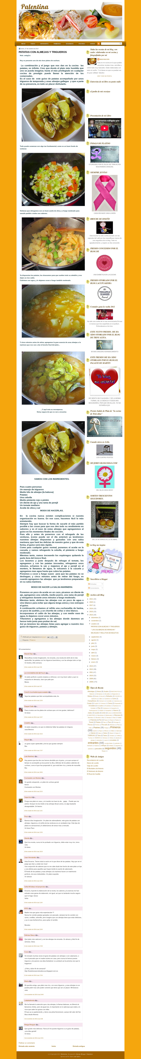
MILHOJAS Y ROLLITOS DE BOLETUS (104, 633)
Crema (110, 703)
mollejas (111, 745)
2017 (91, 605)
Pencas (90, 725)
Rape (100, 730)
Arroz (99, 691)
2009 (91, 678)
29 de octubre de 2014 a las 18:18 (33, 851)
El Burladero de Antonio (95, 768)
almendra (99, 740)
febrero (94, 659)
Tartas (105, 735)
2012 (91, 669)
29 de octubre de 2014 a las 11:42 (33, 810)
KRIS (26, 908)
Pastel (91, 722)
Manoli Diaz (28, 654)
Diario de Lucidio (93, 763)
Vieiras (111, 738)
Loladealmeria (29, 1000)
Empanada (117, 703)
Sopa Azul (28, 797)
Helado (101, 710)
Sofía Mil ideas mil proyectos (34, 887)
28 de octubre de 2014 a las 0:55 (33, 667)
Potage (106, 727)
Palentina (35, 6)
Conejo (89, 703)
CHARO (27, 723)
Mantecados (109, 715)
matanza (96, 745)
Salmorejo (119, 730)
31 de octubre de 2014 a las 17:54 (33, 975)
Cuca (26, 952)
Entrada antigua (79, 1046)
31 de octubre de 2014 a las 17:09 (33, 946)
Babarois (92, 694)
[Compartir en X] (54, 637)
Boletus (90, 696)
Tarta (99, 735)
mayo (93, 649)
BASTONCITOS (115, 691)
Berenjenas (99, 694)
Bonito (96, 696)
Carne (114, 698)
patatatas (90, 748)
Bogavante (115, 694)
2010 (91, 675)
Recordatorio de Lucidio (95, 760)
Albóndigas (91, 691)
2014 (91, 615)
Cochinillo (108, 701)
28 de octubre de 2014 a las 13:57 (33, 717)
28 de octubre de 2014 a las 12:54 (33, 700)
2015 (91, 611)
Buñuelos (109, 696)
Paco (26, 816)
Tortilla (118, 735)
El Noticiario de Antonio (95, 771)
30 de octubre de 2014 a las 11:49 (33, 902)
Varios (92, 44)
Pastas (117, 720)
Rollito (112, 730)
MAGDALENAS (117, 713)
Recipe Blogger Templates (84, 1054)
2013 (91, 666)
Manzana (117, 715)
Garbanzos (106, 708)
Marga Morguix (29, 1025)
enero (93, 662)
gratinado (117, 743)
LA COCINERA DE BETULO (34, 673)
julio (93, 643)
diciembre (95, 617)
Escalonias (108, 705)
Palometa (94, 720)
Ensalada (92, 706)
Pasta (111, 720)
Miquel (26, 740)
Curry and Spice (75, 1056)
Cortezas (103, 703)
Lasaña (97, 713)
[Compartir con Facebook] (57, 637)
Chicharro (101, 701)
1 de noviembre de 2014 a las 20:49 (33, 994)
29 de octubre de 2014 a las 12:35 (33, 832)
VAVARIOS (97, 738)
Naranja (109, 717)
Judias (90, 713)
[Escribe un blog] (52, 637)
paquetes (117, 745)
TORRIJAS (91, 735)
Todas (33, 44)
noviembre (95, 620)
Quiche (95, 730)
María (26, 981)
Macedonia (100, 715)
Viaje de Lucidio (92, 766)
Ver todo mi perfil (104, 76)
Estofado (93, 708)
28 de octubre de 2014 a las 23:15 (33, 791)
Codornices (117, 701)
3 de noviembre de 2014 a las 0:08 (33, 1018)
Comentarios (94, 588)
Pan (100, 720)
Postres (82, 44)
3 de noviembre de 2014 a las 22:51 (33, 1038)
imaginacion (104, 59)
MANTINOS (92, 715)
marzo (93, 656)
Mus (103, 717)
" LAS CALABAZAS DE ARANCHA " (103, 630)
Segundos (69, 44)
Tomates (112, 735)
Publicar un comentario (27, 1043)
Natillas (120, 717)
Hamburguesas (93, 710)
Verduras (105, 738)
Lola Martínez (29, 756)
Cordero (96, 703)
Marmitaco (91, 717)
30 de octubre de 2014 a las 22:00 (33, 929)
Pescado (104, 725)
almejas (93, 740)
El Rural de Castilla (93, 774)
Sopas (117, 733)
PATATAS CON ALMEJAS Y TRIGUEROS (43, 52)
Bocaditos (107, 694)
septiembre (95, 637)
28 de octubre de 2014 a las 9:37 (33, 686)
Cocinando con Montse (32, 778)
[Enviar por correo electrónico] (50, 637)
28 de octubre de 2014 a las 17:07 (33, 750)
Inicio (23, 44)
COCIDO (117, 696)
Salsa (99, 733)
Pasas (106, 720)
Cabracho (94, 698)
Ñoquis (104, 751)
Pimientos (112, 724)
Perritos (97, 724)
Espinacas (116, 705)
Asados (106, 691)
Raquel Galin (29, 706)
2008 (91, 682)
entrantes (93, 742)
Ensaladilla (100, 705)
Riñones (106, 730)
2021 (91, 599)
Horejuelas (108, 710)
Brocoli (102, 696)
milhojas (103, 745)
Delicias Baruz (29, 935)
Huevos (115, 710)
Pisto (118, 724)
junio (93, 646)
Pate (104, 722)
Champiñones (92, 701)
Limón (104, 713)
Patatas (98, 722)
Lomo (109, 713)
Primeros (57, 44)
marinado (89, 745)
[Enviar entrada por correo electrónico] (47, 637)
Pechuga (116, 722)
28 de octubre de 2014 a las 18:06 (33, 772)
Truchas (90, 738)
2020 (91, 602)
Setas (105, 733)
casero (106, 740)
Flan (99, 708)
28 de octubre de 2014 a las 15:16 (33, 733)
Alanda (26, 838)
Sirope (111, 733)
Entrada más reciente (27, 1046)
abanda (118, 738)
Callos (100, 698)
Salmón (93, 733)
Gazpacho (114, 708)
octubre (94, 624)
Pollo (90, 727)
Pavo (109, 722)
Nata (114, 717)
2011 (91, 672)
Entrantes (44, 44)
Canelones (107, 698)
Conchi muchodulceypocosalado (36, 692)
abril (93, 653)
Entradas (93, 584)
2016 (91, 608)
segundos (110, 748)
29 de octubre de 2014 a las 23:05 (33, 881)
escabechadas (108, 743)
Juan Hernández (30, 857)
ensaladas (113, 740)
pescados (98, 748)
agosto (93, 640)
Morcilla (98, 717)
